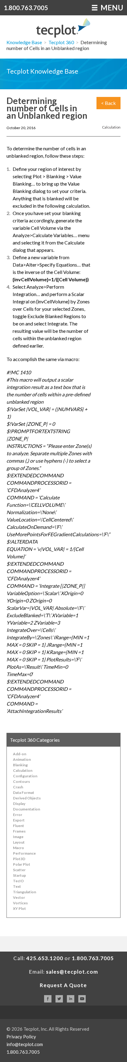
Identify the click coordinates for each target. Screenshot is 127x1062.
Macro (18, 847)
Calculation (111, 127)
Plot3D (19, 858)
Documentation (26, 809)
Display (19, 803)
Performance (24, 853)
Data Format (23, 792)
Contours (21, 781)
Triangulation (24, 892)
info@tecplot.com (24, 1044)
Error (17, 814)
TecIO (18, 881)
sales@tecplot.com (72, 971)
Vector (19, 897)
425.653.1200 (44, 958)
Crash (18, 787)
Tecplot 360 (61, 42)
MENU (111, 7)
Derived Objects (27, 798)
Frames (19, 831)
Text (17, 886)
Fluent (18, 825)
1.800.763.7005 (26, 7)
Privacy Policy (21, 1036)
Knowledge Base (24, 42)
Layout (19, 842)
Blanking (20, 765)
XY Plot (19, 908)
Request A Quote (63, 985)
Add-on (19, 754)
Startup (19, 875)
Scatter (19, 870)
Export (19, 820)
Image (18, 836)
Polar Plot (21, 864)
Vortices (20, 903)
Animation (22, 759)
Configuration (25, 776)
